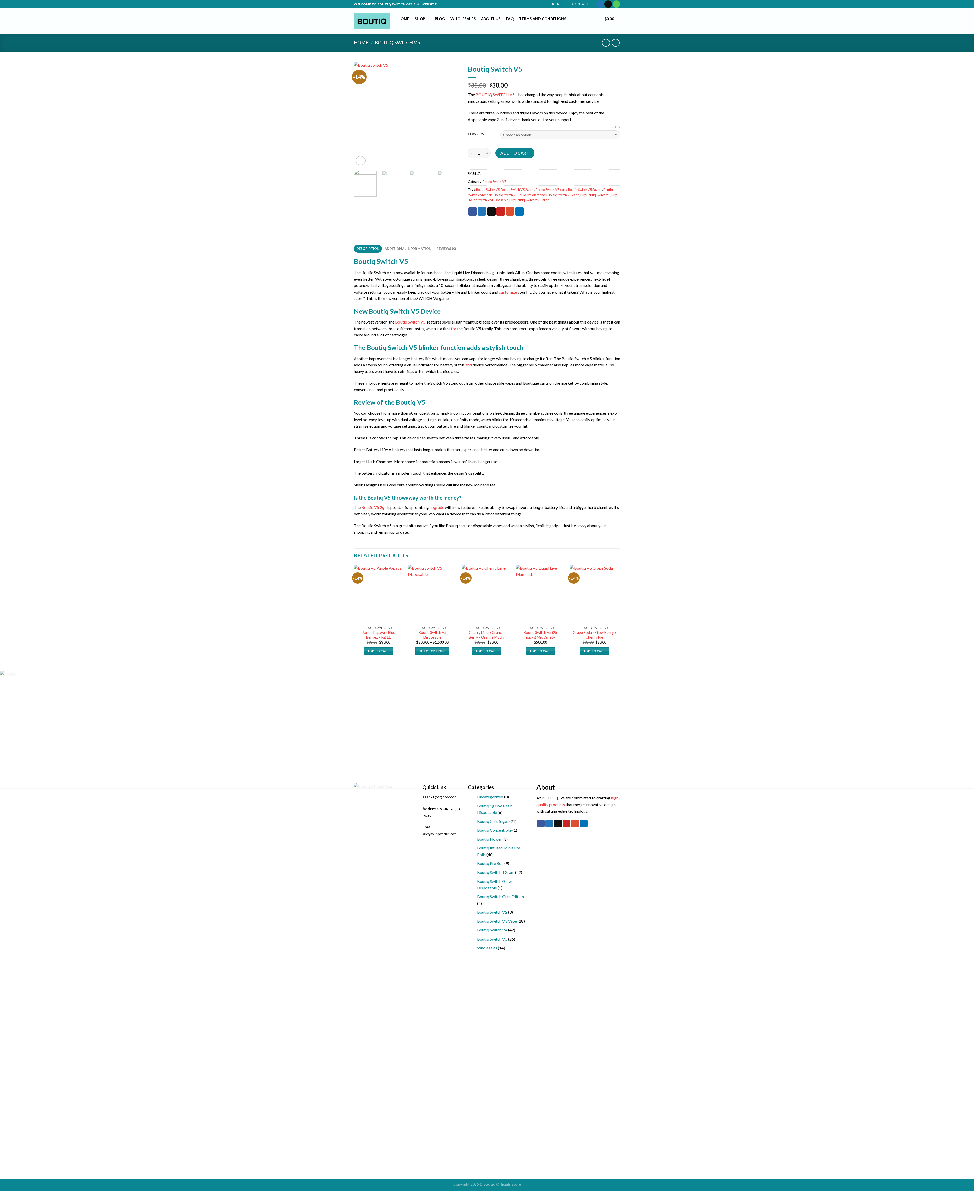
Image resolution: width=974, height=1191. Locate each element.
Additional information (408, 249)
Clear (616, 126)
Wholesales (463, 18)
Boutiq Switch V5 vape (563, 195)
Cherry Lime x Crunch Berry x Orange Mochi (486, 634)
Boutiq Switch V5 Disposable (432, 634)
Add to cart (514, 152)
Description (368, 249)
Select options (432, 651)
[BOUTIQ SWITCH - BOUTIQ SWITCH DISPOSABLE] (372, 21)
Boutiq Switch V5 (397, 42)
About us (490, 18)
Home (403, 18)
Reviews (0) (446, 249)
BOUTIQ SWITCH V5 (495, 94)
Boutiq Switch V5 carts (551, 190)
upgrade (437, 507)
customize (508, 292)
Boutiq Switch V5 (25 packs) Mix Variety (540, 634)
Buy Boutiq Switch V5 (595, 195)
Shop (420, 18)
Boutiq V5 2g (373, 507)
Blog (440, 18)
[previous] (362, 114)
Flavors (476, 134)
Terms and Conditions (542, 18)
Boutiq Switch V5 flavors (585, 190)
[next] (451, 114)
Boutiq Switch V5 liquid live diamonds (520, 195)
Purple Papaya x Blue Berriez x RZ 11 (378, 634)
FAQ (510, 18)
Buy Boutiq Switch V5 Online (529, 200)
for (453, 328)
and (468, 364)
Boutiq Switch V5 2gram (517, 190)
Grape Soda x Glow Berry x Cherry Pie (594, 634)
